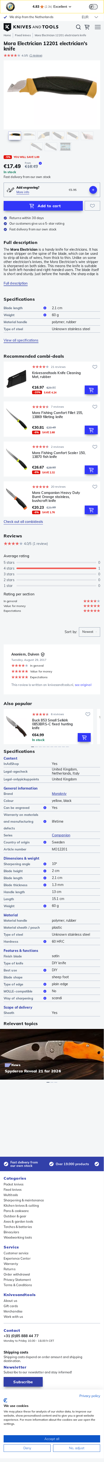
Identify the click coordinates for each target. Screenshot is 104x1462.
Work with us (13, 1317)
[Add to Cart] (91, 389)
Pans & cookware (16, 1211)
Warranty (11, 1264)
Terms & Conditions (18, 1285)
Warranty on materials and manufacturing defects (21, 821)
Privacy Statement (17, 1280)
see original (83, 685)
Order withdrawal (17, 1274)
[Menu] (97, 27)
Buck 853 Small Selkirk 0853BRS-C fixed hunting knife (52, 724)
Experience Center (17, 1258)
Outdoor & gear (15, 1216)
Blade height (13, 871)
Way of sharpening (18, 998)
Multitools (11, 1195)
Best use (10, 970)
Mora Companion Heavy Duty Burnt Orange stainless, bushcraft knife (56, 496)
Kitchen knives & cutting (21, 1205)
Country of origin (17, 842)
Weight (9, 315)
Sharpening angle (17, 864)
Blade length (13, 308)
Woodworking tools (18, 1237)
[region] (52, 106)
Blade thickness (16, 885)
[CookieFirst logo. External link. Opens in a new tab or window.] (5, 1400)
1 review (36, 55)
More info (22, 192)
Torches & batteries (18, 1227)
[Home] (31, 26)
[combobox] (89, 632)
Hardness (11, 941)
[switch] (93, 6)
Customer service (16, 1253)
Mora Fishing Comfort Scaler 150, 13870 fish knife (58, 455)
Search (78, 28)
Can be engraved (17, 808)
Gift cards (11, 1306)
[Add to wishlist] (92, 206)
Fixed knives (22, 35)
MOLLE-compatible (18, 991)
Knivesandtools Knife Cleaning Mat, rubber (56, 375)
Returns (9, 1269)
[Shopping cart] (86, 27)
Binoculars (11, 1232)
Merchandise (13, 1311)
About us (10, 1301)
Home (7, 35)
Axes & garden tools (18, 1221)
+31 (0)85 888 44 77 (21, 1336)
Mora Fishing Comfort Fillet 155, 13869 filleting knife (57, 415)
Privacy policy (89, 1396)
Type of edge (13, 984)
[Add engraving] (93, 190)
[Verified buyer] (42, 654)
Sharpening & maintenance (24, 1200)
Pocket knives (13, 1184)
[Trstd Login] (96, 6)
